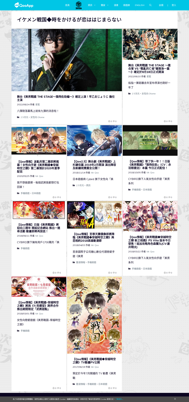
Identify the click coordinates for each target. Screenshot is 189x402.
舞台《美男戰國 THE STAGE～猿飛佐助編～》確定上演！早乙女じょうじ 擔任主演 (66, 98)
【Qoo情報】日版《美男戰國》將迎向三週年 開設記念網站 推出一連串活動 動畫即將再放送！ (38, 228)
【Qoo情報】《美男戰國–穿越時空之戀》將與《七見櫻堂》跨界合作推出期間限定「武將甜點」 (38, 306)
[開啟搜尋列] (150, 5)
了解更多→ (119, 399)
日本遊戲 (36, 193)
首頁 (67, 5)
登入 (174, 5)
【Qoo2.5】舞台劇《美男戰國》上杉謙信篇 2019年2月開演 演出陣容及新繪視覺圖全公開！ (94, 165)
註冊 (161, 5)
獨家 (103, 5)
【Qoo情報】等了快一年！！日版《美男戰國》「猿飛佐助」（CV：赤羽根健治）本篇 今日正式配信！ (149, 165)
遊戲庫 (126, 5)
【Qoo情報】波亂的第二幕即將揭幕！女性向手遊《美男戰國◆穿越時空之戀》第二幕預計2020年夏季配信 (38, 166)
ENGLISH (139, 5)
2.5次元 (24, 117)
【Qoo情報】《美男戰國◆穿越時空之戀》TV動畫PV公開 (94, 360)
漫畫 (116, 5)
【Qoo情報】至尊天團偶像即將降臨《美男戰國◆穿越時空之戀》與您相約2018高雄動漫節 (93, 237)
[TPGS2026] (78, 5)
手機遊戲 (25, 193)
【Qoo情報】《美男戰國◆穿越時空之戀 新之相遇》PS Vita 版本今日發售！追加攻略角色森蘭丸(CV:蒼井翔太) (149, 242)
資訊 (90, 5)
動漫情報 (80, 262)
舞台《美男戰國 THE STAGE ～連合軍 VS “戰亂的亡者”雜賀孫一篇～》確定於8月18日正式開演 (149, 69)
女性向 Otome (37, 117)
